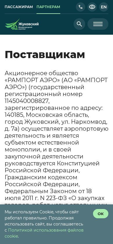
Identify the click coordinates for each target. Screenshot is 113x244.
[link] (19, 7)
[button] (80, 7)
